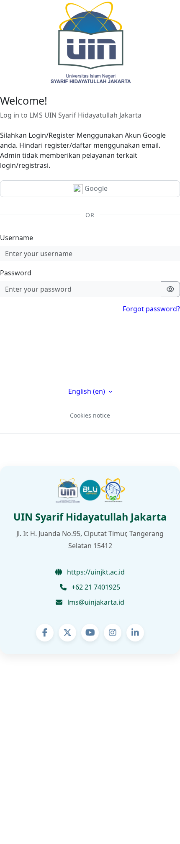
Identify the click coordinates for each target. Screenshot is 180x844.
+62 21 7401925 (95, 587)
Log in (90, 366)
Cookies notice (90, 415)
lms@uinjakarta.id (95, 602)
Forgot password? (151, 308)
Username (16, 237)
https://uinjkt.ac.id (95, 572)
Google (95, 188)
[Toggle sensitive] (170, 289)
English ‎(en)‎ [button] (87, 391)
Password (15, 272)
